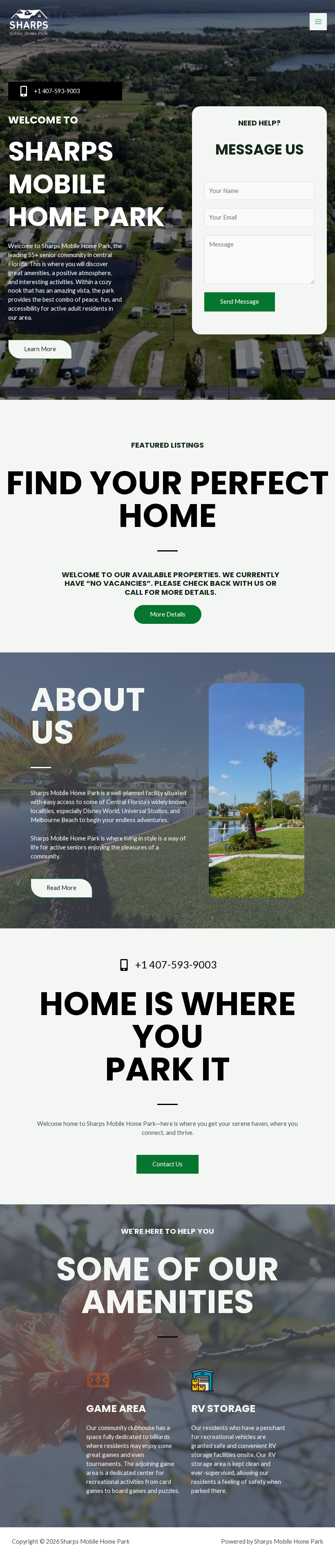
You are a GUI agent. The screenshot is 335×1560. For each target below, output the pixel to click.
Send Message (239, 301)
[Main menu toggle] (318, 21)
